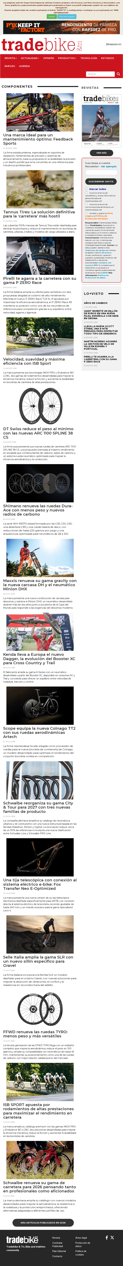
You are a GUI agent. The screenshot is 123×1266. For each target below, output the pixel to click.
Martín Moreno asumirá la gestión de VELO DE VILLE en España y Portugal (100, 345)
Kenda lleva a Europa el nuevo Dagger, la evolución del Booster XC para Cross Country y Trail (39, 658)
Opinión (48, 58)
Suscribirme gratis (101, 181)
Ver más (101, 153)
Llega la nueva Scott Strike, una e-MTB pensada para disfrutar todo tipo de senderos (101, 330)
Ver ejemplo (109, 166)
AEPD (105, 273)
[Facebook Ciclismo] (107, 1237)
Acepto (52, 16)
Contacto (57, 1256)
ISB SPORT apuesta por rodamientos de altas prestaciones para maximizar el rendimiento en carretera (38, 1111)
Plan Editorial (59, 1251)
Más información (67, 16)
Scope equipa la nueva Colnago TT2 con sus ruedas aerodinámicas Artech (39, 732)
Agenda (24, 66)
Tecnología (88, 58)
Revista (10, 58)
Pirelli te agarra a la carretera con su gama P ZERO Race (39, 280)
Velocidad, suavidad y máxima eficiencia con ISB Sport (34, 361)
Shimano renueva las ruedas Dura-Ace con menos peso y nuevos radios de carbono (38, 510)
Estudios (107, 58)
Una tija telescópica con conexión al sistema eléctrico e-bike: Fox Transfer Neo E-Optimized (40, 884)
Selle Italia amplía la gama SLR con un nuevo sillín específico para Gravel (38, 961)
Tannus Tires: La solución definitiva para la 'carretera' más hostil (39, 214)
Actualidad (29, 58)
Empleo (10, 66)
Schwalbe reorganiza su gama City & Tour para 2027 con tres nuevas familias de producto (38, 807)
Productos (66, 58)
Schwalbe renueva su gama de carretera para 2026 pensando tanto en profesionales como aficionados (39, 1187)
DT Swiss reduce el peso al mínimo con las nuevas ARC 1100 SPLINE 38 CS (38, 433)
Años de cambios (95, 303)
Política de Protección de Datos (97, 276)
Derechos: (107, 253)
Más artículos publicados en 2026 (43, 1222)
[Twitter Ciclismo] (112, 1237)
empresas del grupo (95, 250)
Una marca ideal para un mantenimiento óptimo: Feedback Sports (38, 139)
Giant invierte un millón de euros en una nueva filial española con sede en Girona (101, 315)
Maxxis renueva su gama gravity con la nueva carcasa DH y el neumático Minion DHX (40, 584)
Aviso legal (81, 1237)
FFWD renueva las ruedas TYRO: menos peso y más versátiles (35, 1034)
